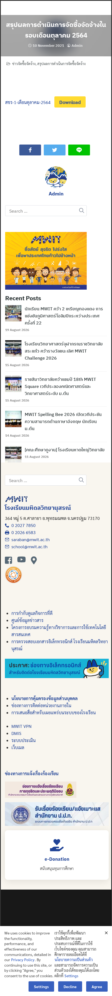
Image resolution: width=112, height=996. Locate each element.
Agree (97, 986)
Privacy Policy (23, 959)
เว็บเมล (17, 747)
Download (70, 102)
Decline (70, 986)
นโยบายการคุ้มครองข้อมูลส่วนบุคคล (44, 698)
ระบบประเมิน (23, 740)
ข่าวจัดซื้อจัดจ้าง (24, 63)
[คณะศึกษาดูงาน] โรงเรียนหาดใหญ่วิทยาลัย (65, 449)
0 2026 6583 (22, 532)
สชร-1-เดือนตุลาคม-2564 (28, 102)
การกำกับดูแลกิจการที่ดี (31, 613)
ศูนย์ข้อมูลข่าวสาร (27, 620)
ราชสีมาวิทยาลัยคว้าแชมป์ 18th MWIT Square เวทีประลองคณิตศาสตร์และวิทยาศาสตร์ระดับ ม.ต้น (60, 386)
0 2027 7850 (22, 525)
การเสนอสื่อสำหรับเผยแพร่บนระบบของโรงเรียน (53, 712)
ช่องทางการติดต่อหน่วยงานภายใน (41, 705)
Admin (77, 45)
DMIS (16, 733)
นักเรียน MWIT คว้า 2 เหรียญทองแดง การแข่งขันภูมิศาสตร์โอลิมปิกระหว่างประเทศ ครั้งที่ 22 (64, 316)
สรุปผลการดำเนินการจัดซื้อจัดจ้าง (61, 63)
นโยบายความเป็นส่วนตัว (74, 959)
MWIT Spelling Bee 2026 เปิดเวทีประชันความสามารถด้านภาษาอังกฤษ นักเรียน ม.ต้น (63, 421)
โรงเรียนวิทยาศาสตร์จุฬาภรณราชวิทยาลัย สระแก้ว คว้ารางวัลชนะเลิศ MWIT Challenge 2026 (64, 351)
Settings (71, 975)
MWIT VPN (21, 726)
